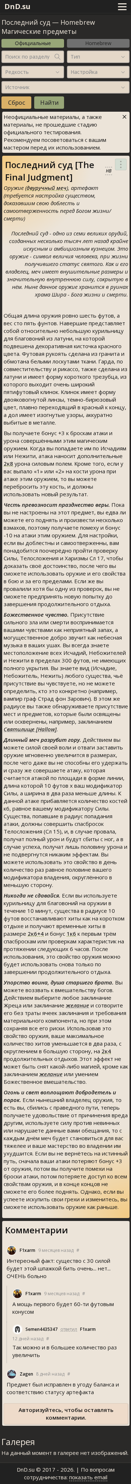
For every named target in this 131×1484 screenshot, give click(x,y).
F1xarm (27, 1250)
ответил (68, 1329)
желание (77, 1005)
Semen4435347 (41, 1329)
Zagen (26, 1374)
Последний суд (25, 22)
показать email (88, 1477)
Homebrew (98, 43)
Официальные (33, 43)
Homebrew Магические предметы (48, 27)
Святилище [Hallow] (30, 729)
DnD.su (17, 6)
